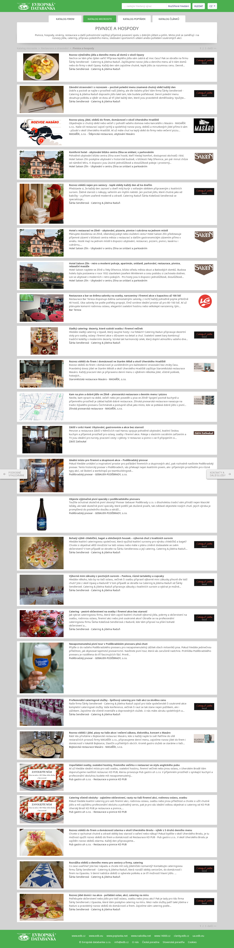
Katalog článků (169, 19)
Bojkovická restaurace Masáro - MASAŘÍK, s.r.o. (96, 746)
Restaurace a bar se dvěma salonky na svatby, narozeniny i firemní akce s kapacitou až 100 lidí (125, 295)
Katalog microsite (27, 48)
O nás (135, 942)
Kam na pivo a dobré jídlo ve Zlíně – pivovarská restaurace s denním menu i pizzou (118, 394)
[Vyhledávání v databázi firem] (36, 939)
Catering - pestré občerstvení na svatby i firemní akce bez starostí (108, 611)
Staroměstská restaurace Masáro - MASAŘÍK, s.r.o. (97, 379)
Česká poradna (150, 942)
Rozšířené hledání (178, 6)
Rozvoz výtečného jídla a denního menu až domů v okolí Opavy (106, 54)
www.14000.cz (162, 935)
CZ (211, 6)
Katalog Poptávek (134, 19)
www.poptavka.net (117, 935)
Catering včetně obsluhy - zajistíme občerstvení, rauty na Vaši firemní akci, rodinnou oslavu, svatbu (128, 797)
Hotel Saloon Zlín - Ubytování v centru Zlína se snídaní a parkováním (108, 166)
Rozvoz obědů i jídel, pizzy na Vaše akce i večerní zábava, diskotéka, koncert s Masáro (120, 732)
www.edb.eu (96, 935)
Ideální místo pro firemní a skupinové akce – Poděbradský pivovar (108, 460)
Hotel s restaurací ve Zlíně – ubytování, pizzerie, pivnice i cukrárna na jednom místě (118, 230)
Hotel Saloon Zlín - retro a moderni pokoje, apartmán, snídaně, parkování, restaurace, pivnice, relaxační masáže (125, 265)
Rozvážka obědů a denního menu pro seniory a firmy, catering (106, 862)
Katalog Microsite (100, 19)
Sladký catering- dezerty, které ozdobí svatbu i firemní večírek (106, 328)
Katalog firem (65, 19)
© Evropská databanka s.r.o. (95, 942)
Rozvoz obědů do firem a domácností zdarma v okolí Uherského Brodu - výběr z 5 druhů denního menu (130, 830)
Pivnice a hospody (83, 48)
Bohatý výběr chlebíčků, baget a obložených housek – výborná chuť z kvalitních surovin (121, 538)
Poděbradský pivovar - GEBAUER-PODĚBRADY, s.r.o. (98, 474)
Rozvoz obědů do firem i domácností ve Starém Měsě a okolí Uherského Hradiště (117, 361)
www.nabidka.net (141, 935)
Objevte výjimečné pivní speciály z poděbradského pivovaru (104, 499)
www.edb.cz (78, 935)
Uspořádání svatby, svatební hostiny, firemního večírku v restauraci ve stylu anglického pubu (124, 765)
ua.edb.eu (198, 935)
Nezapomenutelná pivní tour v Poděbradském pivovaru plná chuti (108, 643)
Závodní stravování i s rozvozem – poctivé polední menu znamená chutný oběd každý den (122, 87)
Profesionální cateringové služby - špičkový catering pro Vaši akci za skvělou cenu (117, 700)
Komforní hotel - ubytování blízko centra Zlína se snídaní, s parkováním (111, 152)
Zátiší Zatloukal (77, 441)
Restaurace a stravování (55, 48)
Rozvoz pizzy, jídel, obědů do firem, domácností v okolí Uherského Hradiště (114, 119)
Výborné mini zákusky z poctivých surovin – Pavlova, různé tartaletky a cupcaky (116, 576)
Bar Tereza (75, 309)
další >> (211, 48)
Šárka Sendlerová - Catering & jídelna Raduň (94, 69)
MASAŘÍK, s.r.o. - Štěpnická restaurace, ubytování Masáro (102, 134)
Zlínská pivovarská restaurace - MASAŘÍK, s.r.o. (95, 408)
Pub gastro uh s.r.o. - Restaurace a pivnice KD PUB (98, 779)
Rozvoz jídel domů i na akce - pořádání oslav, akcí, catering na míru (109, 895)
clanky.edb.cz (181, 935)
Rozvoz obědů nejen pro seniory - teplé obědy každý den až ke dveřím (110, 185)
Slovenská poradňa (173, 942)
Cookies (192, 942)
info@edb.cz (121, 942)
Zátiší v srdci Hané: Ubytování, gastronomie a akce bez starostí (106, 427)
